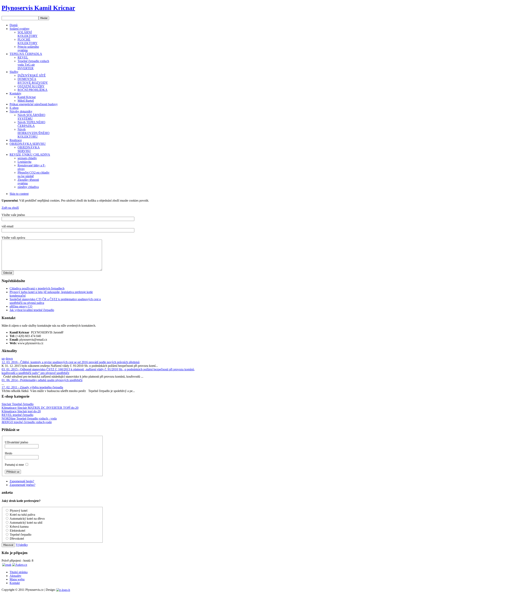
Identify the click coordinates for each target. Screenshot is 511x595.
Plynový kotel (18, 510)
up (3, 358)
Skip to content (19, 193)
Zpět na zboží (10, 207)
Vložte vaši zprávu (13, 237)
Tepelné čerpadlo (20, 534)
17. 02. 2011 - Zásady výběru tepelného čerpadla (32, 387)
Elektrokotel (17, 530)
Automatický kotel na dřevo (27, 518)
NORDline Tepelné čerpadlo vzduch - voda (29, 418)
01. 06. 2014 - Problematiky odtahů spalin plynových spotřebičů (42, 380)
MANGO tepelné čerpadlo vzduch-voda (27, 422)
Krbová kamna (19, 526)
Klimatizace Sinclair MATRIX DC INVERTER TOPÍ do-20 (40, 407)
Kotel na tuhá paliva (22, 514)
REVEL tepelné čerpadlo (17, 415)
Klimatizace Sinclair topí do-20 (21, 411)
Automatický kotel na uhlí (26, 522)
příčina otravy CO (21, 306)
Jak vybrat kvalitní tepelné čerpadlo (32, 310)
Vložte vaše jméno (13, 215)
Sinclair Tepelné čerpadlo (18, 404)
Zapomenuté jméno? (22, 485)
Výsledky (22, 544)
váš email (7, 226)
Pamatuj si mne (15, 464)
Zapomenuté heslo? (22, 481)
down (9, 358)
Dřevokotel (17, 538)
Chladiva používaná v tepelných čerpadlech (37, 288)
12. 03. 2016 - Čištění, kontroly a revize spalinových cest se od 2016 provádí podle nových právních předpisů (71, 362)
